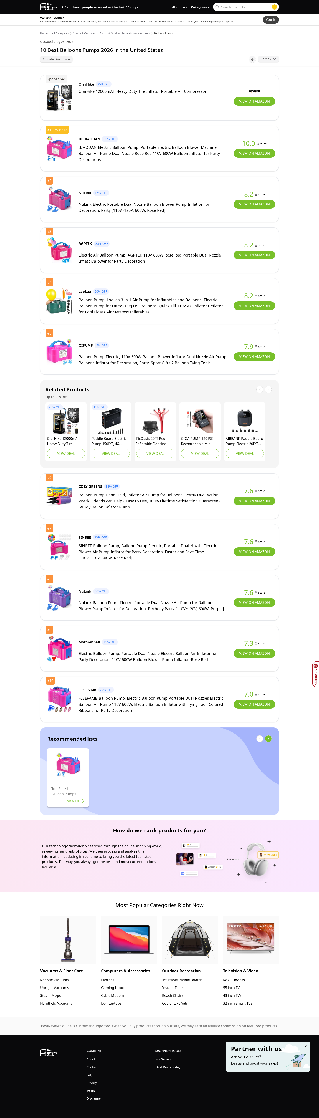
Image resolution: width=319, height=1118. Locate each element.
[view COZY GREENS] (59, 496)
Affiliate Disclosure (56, 59)
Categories (200, 7)
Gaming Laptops (114, 987)
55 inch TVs (232, 987)
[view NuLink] (59, 199)
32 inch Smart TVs (237, 1003)
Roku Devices (234, 979)
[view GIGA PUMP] (200, 421)
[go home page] (48, 6)
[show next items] (268, 738)
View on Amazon (254, 101)
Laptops (107, 979)
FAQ (89, 1075)
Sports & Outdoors (84, 33)
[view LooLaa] (59, 301)
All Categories (60, 33)
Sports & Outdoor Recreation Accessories (125, 33)
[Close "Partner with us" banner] (306, 1045)
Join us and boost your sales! (254, 1063)
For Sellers (163, 1059)
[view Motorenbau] (59, 649)
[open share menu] (252, 59)
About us (179, 7)
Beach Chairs (172, 995)
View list (73, 801)
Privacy (92, 1083)
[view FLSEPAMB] (59, 699)
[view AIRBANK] (245, 421)
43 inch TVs (232, 995)
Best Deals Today (168, 1067)
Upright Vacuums (54, 987)
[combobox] (246, 7)
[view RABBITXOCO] (110, 421)
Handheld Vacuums (56, 1003)
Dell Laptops (111, 1003)
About (91, 1059)
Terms (91, 1090)
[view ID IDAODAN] (59, 149)
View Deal (66, 453)
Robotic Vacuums (54, 979)
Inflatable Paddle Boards (182, 979)
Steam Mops (50, 995)
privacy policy (226, 21)
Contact (92, 1067)
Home (44, 33)
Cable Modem (112, 995)
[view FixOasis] (155, 421)
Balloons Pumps (163, 33)
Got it (270, 19)
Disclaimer (94, 1098)
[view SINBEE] (59, 547)
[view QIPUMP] (59, 352)
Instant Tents (173, 987)
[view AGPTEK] (59, 250)
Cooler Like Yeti (174, 1003)
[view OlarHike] (59, 98)
